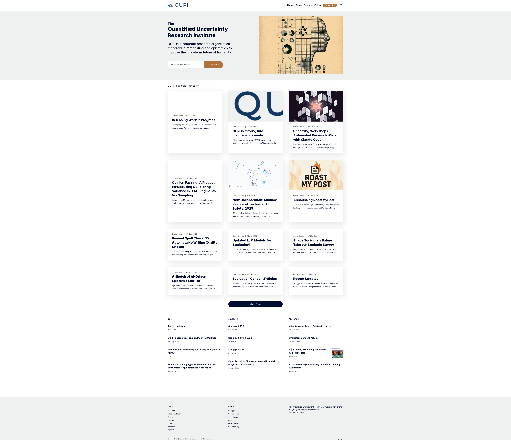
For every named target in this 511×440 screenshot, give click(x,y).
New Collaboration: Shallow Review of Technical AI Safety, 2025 (255, 204)
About (290, 5)
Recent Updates (305, 279)
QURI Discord (233, 423)
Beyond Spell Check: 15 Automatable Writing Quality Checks (194, 242)
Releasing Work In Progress (193, 120)
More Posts (255, 304)
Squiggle (181, 86)
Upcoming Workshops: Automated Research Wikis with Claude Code (314, 135)
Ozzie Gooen (177, 116)
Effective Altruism (175, 414)
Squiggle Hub (233, 414)
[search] (341, 5)
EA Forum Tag (233, 427)
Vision (317, 5)
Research (193, 86)
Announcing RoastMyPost (313, 200)
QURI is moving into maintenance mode (248, 133)
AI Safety (171, 411)
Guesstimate (233, 417)
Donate (308, 5)
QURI (171, 86)
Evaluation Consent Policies (255, 279)
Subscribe (330, 5)
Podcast (171, 420)
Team (299, 5)
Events (170, 417)
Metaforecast (233, 420)
